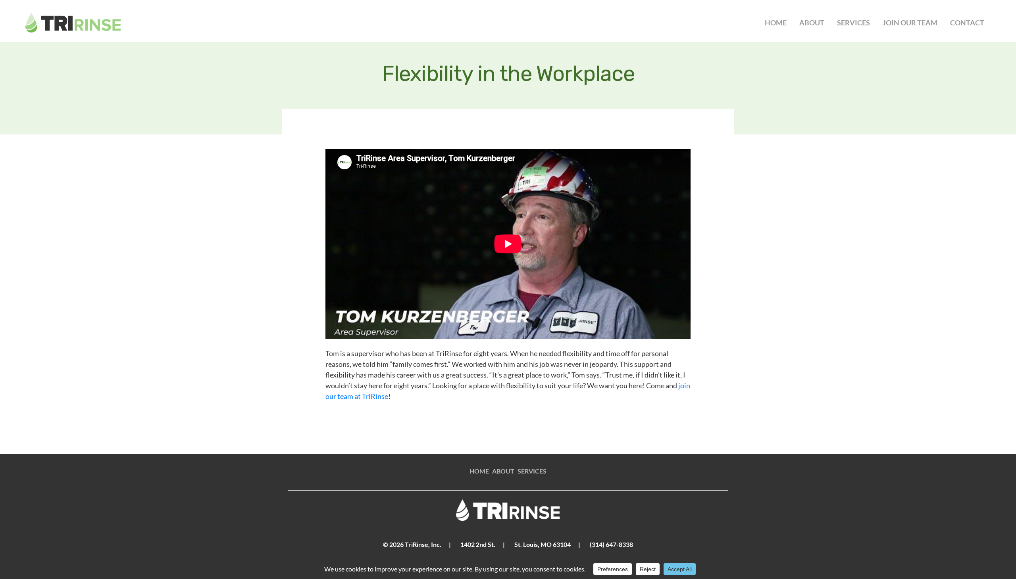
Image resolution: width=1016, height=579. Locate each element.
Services (853, 22)
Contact (967, 22)
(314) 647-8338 (611, 544)
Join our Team (910, 22)
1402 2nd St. (477, 544)
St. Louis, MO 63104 (542, 544)
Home (776, 22)
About (811, 22)
